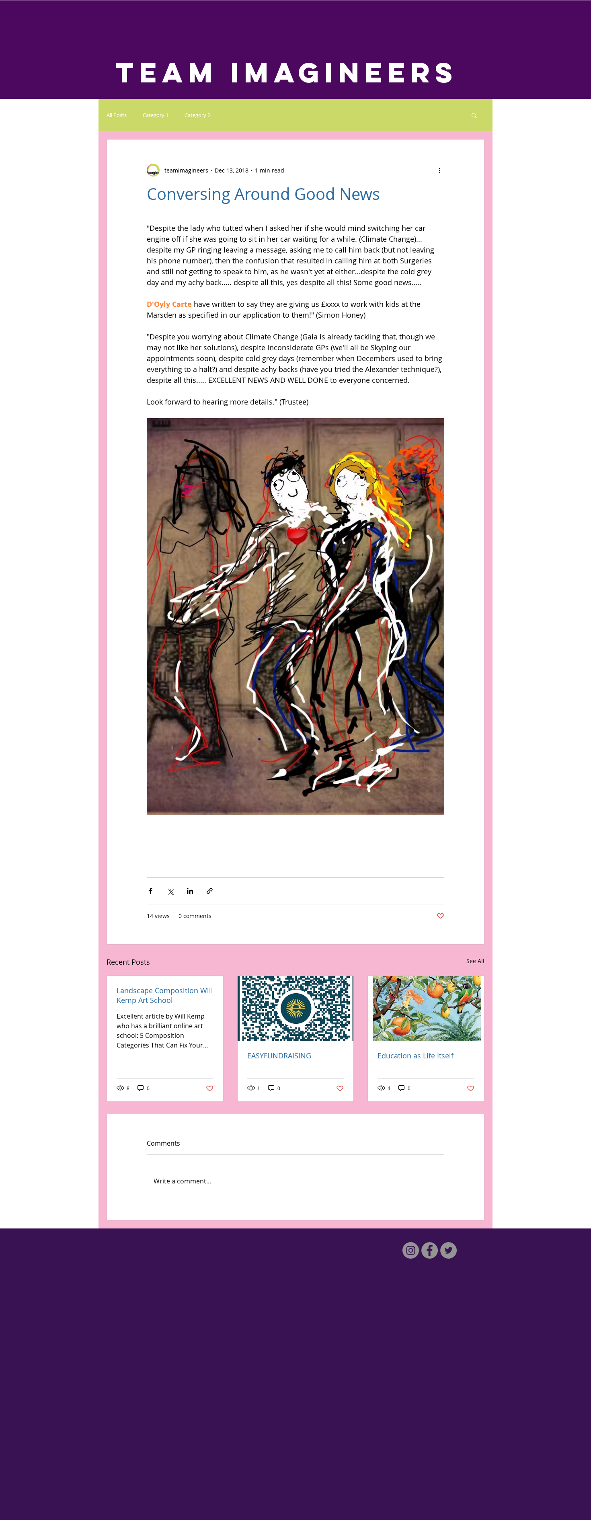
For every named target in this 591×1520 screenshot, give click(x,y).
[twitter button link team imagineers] (448, 1250)
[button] (474, 115)
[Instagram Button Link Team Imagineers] (410, 1250)
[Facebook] (429, 1250)
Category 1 (155, 115)
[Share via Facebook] (150, 891)
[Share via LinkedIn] (190, 891)
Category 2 (197, 115)
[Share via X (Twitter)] (170, 891)
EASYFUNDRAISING (279, 1055)
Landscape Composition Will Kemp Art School (165, 995)
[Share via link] (209, 891)
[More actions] (439, 170)
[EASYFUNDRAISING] (296, 1008)
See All (475, 961)
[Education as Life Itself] (426, 1008)
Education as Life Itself (416, 1055)
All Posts (117, 115)
